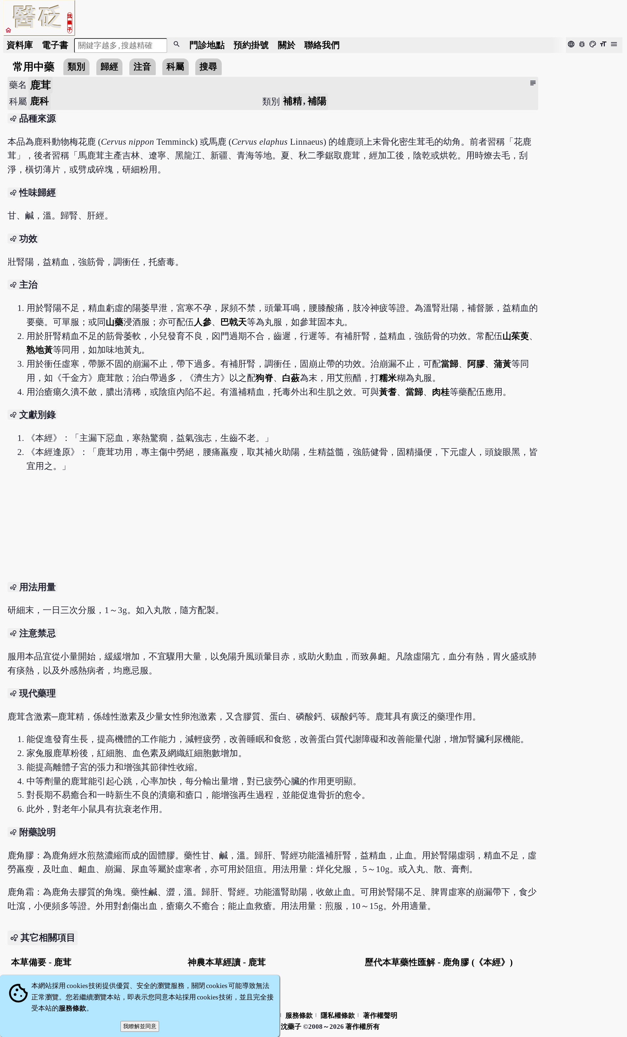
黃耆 (388, 392)
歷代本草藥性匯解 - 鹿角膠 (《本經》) (439, 962)
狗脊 (264, 378)
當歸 (449, 364)
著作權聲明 (380, 1015)
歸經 (109, 67)
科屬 (175, 67)
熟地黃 (39, 350)
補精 (293, 101)
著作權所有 (363, 1026)
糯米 (388, 378)
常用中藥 (34, 67)
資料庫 (20, 45)
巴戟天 (233, 322)
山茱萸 (516, 336)
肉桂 (441, 392)
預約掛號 (251, 45)
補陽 (317, 101)
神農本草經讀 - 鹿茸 (227, 962)
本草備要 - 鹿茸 (41, 962)
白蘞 (291, 378)
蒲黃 (502, 364)
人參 (203, 322)
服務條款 (299, 1015)
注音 (142, 67)
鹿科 (39, 101)
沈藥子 (291, 1026)
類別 (76, 67)
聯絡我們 (322, 45)
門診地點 (207, 45)
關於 (287, 45)
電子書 (55, 45)
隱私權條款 (338, 1015)
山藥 (114, 322)
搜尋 (208, 67)
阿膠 (476, 364)
